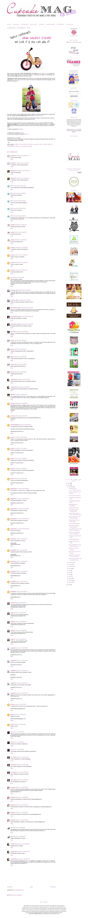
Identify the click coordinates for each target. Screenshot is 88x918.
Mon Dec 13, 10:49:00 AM (22, 757)
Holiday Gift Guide (40, 144)
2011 (69, 483)
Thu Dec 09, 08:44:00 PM (23, 518)
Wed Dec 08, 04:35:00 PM (22, 331)
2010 (69, 485)
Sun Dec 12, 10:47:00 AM (22, 670)
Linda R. (13, 437)
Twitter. (21, 129)
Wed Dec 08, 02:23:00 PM (27, 307)
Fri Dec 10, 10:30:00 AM (21, 561)
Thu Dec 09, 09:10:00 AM (25, 424)
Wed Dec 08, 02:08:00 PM (25, 290)
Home (31, 886)
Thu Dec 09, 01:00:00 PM (21, 478)
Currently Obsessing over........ (75, 539)
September (71, 566)
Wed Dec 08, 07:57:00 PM (24, 379)
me (11, 277)
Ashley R (13, 602)
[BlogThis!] (9, 144)
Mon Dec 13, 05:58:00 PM (22, 812)
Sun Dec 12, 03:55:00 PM (20, 714)
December (71, 486)
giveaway (23, 144)
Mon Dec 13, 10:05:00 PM (19, 827)
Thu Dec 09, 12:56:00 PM (21, 437)
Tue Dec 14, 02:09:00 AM (23, 859)
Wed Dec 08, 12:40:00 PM (21, 262)
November (71, 562)
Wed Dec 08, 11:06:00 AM (20, 239)
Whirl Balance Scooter (44, 73)
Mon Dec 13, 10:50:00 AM (22, 764)
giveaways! (9, 24)
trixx (12, 827)
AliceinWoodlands (15, 424)
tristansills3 (13, 538)
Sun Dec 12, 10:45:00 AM (22, 648)
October (70, 564)
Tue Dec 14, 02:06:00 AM (23, 851)
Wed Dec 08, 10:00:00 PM (21, 403)
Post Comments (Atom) (18, 890)
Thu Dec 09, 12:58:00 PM (21, 458)
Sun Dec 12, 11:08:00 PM (18, 742)
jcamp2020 (13, 648)
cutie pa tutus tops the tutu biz (75, 495)
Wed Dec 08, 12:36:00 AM (23, 155)
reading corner (41, 24)
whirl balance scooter (23, 146)
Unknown (13, 247)
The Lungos (13, 757)
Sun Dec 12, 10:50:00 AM (22, 693)
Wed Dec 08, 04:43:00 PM (20, 340)
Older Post (53, 886)
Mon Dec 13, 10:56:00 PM (19, 836)
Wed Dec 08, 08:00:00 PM (24, 387)
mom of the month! (24, 24)
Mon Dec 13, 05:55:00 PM (22, 787)
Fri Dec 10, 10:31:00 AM (21, 571)
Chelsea (12, 340)
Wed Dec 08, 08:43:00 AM (19, 216)
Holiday (30, 144)
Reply (12, 159)
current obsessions (33, 24)
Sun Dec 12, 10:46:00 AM (22, 660)
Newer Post (9, 886)
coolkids (12, 224)
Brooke (12, 704)
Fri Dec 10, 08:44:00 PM (20, 612)
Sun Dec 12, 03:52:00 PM (20, 704)
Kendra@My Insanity (16, 307)
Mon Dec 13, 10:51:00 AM (22, 779)
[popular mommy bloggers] (74, 42)
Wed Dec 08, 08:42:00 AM (19, 208)
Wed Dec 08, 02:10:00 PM (25, 300)
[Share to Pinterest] (13, 144)
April (70, 576)
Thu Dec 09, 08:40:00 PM (23, 488)
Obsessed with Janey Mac (74, 507)
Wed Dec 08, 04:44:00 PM (20, 356)
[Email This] (8, 144)
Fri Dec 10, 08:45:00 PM (20, 639)
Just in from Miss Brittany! (74, 523)
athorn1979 (13, 331)
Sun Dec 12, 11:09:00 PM (18, 749)
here (49, 124)
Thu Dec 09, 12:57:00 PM (21, 448)
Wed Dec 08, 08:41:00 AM (19, 185)
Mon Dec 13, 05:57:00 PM (22, 804)
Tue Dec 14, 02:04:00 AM (23, 844)
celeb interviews (16, 24)
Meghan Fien (14, 170)
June (70, 572)
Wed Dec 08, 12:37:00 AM (23, 170)
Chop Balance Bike (38, 115)
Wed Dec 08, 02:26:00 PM (27, 324)
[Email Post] (8, 142)
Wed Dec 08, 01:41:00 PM (18, 277)
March (70, 578)
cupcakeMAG (76, 129)
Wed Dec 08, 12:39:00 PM (21, 247)
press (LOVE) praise (60, 24)
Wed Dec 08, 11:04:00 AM (20, 224)
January (70, 582)
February (71, 580)
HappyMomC (14, 488)
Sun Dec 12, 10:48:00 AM (22, 683)
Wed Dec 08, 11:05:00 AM (20, 232)
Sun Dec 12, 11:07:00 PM (18, 732)
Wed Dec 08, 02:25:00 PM (27, 316)
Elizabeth (13, 394)
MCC (12, 185)
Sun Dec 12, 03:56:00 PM (20, 724)
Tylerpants (13, 787)
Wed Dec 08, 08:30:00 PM (21, 394)
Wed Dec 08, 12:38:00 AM (23, 178)
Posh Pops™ (13, 155)
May (70, 574)
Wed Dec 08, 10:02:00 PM (21, 416)
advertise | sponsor (69, 24)
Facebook (16, 137)
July (70, 570)
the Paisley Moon (14, 290)
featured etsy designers (50, 24)
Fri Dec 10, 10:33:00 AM (21, 591)
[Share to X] (10, 144)
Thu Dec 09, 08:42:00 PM (23, 498)
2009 (69, 584)
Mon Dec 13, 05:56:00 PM (22, 797)
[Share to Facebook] (11, 144)
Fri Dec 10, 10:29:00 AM (21, 538)
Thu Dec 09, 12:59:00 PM (21, 468)
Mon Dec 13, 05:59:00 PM (22, 820)
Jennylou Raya (14, 379)
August (70, 568)
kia (11, 732)
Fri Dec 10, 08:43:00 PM (20, 602)
